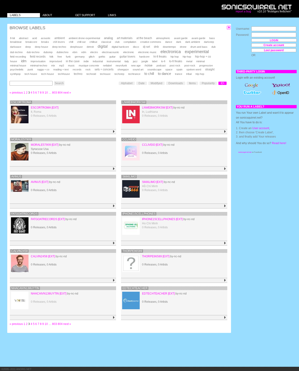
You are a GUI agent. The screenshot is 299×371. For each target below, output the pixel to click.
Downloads (175, 83)
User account (260, 128)
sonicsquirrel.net (244, 152)
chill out (81, 41)
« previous (16, 92)
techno (78, 73)
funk (68, 56)
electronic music (147, 52)
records (77, 69)
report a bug (243, 11)
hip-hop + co (203, 56)
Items (192, 83)
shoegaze (123, 69)
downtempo (169, 46)
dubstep (48, 52)
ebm (74, 52)
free (59, 56)
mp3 (61, 65)
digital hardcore (120, 46)
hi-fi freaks (160, 56)
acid (34, 38)
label (154, 61)
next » (67, 92)
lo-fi (163, 61)
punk (30, 69)
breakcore (31, 41)
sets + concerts (104, 69)
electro (94, 52)
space (168, 69)
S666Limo (129, 176)
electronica (170, 51)
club (117, 41)
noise (149, 65)
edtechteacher (135, 288)
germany (80, 56)
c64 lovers (59, 41)
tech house (31, 74)
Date (142, 83)
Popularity (208, 83)
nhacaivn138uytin (25, 288)
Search (59, 83)
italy (127, 61)
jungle (145, 61)
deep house (41, 46)
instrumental (114, 61)
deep (28, 46)
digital (103, 46)
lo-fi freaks (175, 61)
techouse (105, 74)
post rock (175, 65)
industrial (98, 61)
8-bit (12, 38)
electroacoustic (110, 52)
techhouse (64, 74)
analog (108, 38)
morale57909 (21, 139)
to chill (149, 74)
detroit (90, 46)
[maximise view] (229, 27)
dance (168, 41)
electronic (128, 52)
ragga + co (43, 69)
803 (54, 92)
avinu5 (16, 176)
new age (136, 65)
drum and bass (198, 46)
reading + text (61, 69)
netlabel (107, 65)
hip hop (175, 56)
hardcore (144, 56)
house (13, 61)
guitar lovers (127, 56)
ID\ (222, 83)
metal (189, 61)
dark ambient (192, 41)
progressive (206, 65)
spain (179, 69)
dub (213, 46)
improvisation (38, 61)
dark (178, 41)
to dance (164, 74)
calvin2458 (19, 251)
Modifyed (156, 83)
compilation (130, 41)
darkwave (15, 46)
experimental (197, 51)
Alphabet (126, 83)
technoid (91, 74)
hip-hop (187, 56)
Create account (273, 45)
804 (60, 92)
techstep (119, 74)
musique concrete (89, 65)
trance (178, 74)
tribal (189, 74)
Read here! (279, 143)
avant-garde (198, 38)
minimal (200, 61)
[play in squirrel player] (114, 131)
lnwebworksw (134, 102)
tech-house (47, 74)
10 (46, 92)
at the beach (144, 38)
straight (209, 69)
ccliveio (128, 139)
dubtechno (62, 52)
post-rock (189, 65)
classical (106, 41)
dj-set (146, 46)
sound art (138, 69)
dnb (156, 46)
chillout (93, 41)
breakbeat (15, 41)
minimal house (18, 65)
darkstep (209, 41)
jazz (135, 61)
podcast (161, 65)
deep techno (59, 46)
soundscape (154, 69)
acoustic (45, 38)
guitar (112, 56)
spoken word (193, 69)
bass (212, 38)
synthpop (15, 74)
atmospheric (163, 38)
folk (51, 56)
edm (83, 52)
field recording (18, 56)
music (71, 65)
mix (53, 65)
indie (86, 61)
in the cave (73, 61)
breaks (45, 41)
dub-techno (33, 52)
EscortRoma (21, 102)
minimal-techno (38, 65)
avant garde (181, 38)
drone (183, 46)
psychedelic (17, 69)
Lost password (274, 50)
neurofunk (121, 65)
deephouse (76, 46)
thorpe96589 (132, 251)
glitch (92, 56)
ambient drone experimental (84, 38)
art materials (124, 38)
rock (88, 69)
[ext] (55, 107)
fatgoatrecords (24, 213)
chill (71, 41)
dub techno (16, 52)
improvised (56, 61)
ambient (59, 38)
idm (24, 61)
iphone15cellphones (139, 213)
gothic (102, 56)
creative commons (150, 41)
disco (136, 46)
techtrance (134, 74)
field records (38, 56)
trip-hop (200, 74)
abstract (23, 38)
